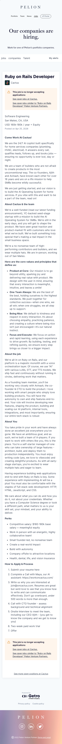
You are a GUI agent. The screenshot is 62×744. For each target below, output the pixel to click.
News (29, 16)
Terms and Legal (44, 737)
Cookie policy (38, 704)
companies (14, 58)
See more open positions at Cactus (31, 673)
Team (22, 16)
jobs (3, 58)
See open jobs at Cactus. (25, 99)
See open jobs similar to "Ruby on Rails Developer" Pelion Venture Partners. (32, 104)
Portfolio (14, 16)
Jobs (36, 16)
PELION (31, 7)
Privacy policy (24, 704)
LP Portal (45, 16)
